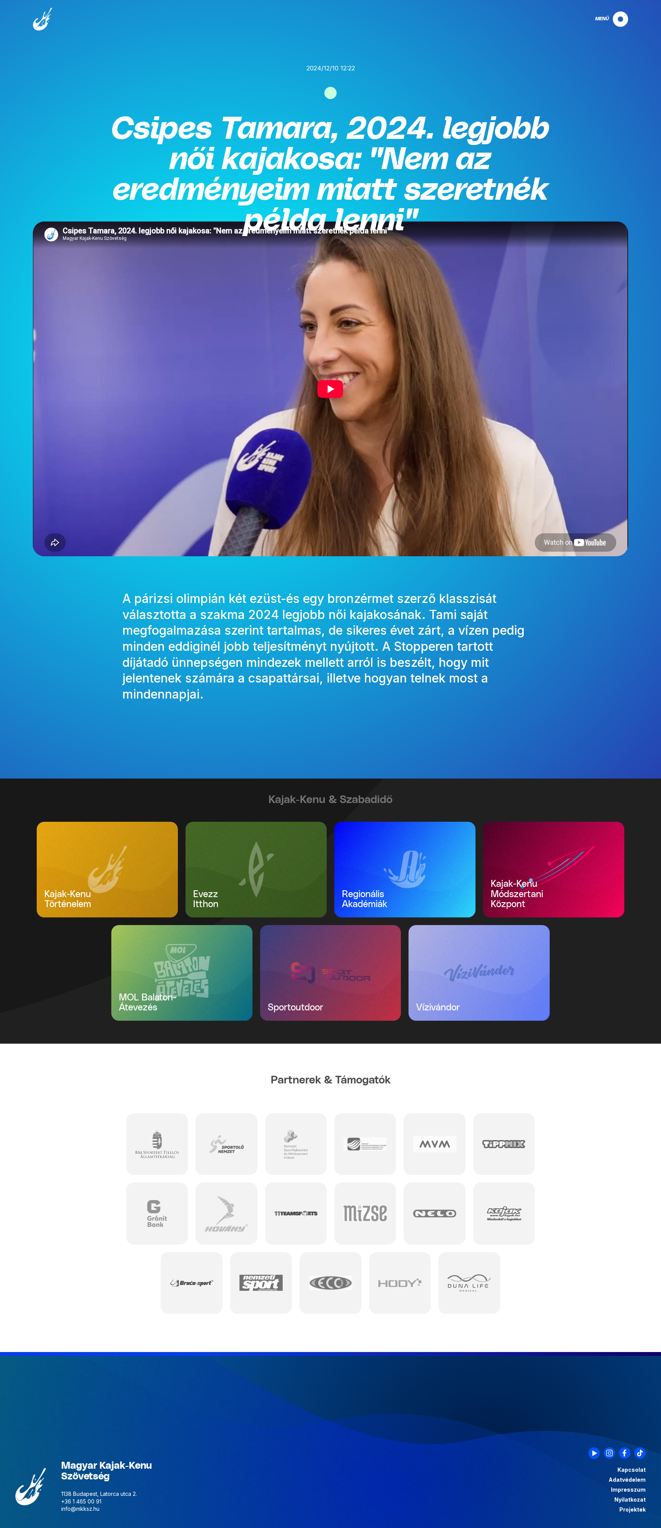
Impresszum (628, 1490)
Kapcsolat (631, 1470)
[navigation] (605, 19)
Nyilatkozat (630, 1500)
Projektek (632, 1510)
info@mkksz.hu (80, 1508)
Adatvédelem (627, 1480)
